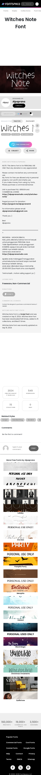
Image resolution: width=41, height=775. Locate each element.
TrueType (17, 121)
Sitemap (31, 759)
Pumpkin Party (20, 566)
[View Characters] (37, 125)
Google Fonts (29, 748)
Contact (19, 105)
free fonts (7, 725)
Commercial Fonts (14, 742)
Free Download (22, 144)
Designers (34, 725)
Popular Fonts (12, 737)
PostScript (30, 121)
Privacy (32, 754)
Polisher (20, 486)
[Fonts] (11, 4)
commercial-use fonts (21, 725)
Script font (25, 314)
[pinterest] (28, 767)
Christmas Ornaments (20, 673)
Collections (25, 11)
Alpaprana (19, 101)
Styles (14, 11)
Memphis (20, 593)
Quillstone (20, 700)
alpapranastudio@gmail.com (14, 211)
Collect (15, 151)
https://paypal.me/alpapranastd (16, 204)
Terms (8, 759)
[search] (27, 4)
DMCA (19, 759)
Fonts (6, 11)
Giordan (20, 540)
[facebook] (12, 767)
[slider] (21, 114)
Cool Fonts (30, 742)
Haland (21, 620)
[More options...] (37, 130)
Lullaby (20, 513)
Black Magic (20, 647)
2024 (11, 390)
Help (8, 754)
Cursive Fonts (12, 748)
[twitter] (20, 767)
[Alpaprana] (7, 102)
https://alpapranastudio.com (15, 254)
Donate (10, 294)
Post (34, 448)
